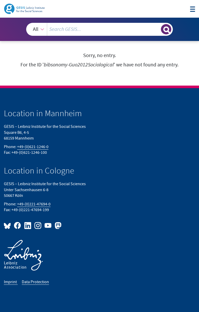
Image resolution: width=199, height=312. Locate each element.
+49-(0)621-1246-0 (32, 147)
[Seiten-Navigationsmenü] (192, 9)
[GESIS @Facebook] (18, 225)
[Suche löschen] (156, 29)
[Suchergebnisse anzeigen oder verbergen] (166, 29)
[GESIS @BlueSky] (8, 225)
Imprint (11, 282)
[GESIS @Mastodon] (57, 225)
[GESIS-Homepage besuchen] (24, 8)
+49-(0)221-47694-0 (34, 204)
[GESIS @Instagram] (38, 225)
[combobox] (99, 29)
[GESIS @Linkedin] (28, 225)
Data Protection (35, 282)
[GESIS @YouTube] (48, 225)
